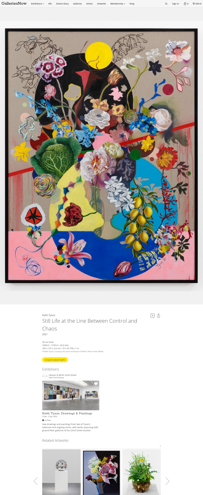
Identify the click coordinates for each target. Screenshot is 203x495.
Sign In (175, 3)
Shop (131, 3)
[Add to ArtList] (152, 315)
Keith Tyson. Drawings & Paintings (67, 413)
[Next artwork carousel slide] (165, 481)
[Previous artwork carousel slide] (37, 481)
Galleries (77, 3)
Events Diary (62, 3)
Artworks (101, 3)
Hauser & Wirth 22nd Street (62, 375)
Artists (89, 3)
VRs (50, 3)
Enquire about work (55, 359)
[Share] (158, 315)
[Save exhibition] (96, 384)
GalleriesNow (14, 3)
